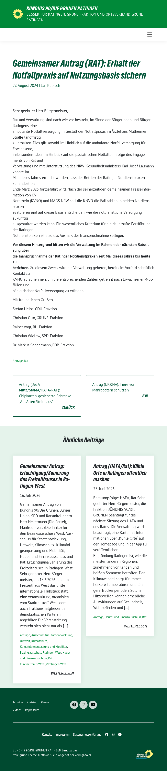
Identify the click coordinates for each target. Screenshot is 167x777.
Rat (26, 361)
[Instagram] (83, 705)
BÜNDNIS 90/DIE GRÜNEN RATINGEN (62, 8)
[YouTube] (93, 705)
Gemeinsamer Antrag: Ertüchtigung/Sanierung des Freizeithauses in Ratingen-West (45, 476)
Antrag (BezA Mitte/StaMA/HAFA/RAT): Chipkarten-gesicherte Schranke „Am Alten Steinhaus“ (47, 396)
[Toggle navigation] (149, 34)
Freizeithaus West (33, 664)
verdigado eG (83, 755)
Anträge (18, 361)
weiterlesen (62, 673)
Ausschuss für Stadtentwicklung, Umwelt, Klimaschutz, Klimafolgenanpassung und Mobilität (46, 641)
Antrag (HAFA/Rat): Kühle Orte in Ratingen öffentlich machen (120, 473)
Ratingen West (57, 664)
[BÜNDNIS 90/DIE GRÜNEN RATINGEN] (18, 13)
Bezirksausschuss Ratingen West (40, 652)
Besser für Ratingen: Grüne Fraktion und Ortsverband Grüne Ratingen (84, 17)
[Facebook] (74, 705)
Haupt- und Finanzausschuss (123, 617)
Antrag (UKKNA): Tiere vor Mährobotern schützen (120, 390)
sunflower (44, 755)
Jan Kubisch (50, 85)
